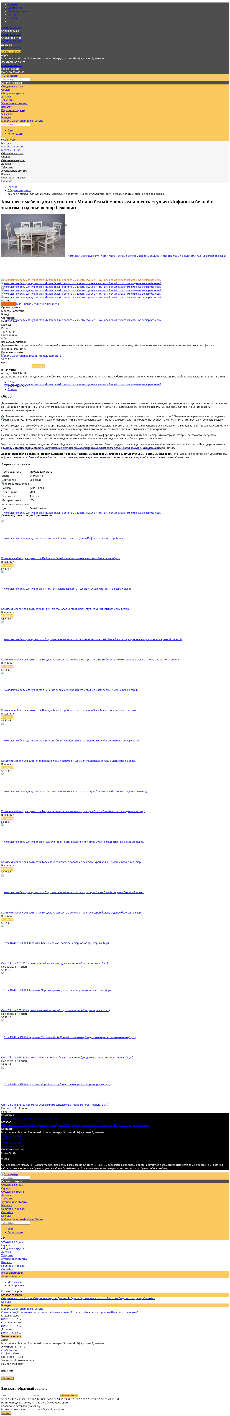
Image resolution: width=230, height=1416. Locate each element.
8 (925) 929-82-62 (11, 48)
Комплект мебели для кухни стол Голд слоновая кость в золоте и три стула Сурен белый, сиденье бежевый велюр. (71, 862)
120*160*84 (8, 304)
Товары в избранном (98, 1312)
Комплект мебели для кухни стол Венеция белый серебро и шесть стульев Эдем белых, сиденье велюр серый (68, 710)
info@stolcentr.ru (11, 65)
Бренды (6, 1301)
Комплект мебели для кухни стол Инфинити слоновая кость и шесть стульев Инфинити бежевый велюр (65, 609)
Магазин (65, 1312)
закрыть (6, 1413)
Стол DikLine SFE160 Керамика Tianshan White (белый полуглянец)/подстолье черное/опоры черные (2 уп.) (67, 1057)
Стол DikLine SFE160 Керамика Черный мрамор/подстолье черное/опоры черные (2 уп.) (55, 1010)
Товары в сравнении (125, 1312)
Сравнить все (43, 515)
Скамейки (144, 1125)
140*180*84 (23, 304)
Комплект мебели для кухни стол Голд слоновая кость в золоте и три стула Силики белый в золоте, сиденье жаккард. (73, 811)
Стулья (27, 1125)
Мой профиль (16, 1285)
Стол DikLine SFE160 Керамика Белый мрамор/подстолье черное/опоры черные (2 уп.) (54, 963)
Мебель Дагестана (12, 120)
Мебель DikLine (33, 120)
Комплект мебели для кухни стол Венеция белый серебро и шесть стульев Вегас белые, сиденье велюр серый (68, 760)
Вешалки (108, 1125)
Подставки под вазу (126, 1125)
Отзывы (12, 18)
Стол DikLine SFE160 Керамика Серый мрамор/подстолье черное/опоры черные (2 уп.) (54, 1104)
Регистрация (15, 133)
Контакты (13, 14)
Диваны (60, 1125)
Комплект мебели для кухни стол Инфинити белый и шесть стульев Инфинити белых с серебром (60, 558)
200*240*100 (52, 304)
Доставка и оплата (19, 11)
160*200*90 (37, 304)
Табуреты (71, 1125)
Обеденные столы (12, 1125)
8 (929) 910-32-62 (11, 27)
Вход (10, 130)
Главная (12, 4)
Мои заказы (15, 1282)
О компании (15, 7)
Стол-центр (78, 1312)
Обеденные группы (19, 190)
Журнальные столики (90, 1125)
